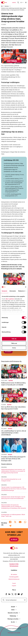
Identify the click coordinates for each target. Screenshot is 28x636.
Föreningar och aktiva (13, 619)
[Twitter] (12, 594)
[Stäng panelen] (25, 287)
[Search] (25, 600)
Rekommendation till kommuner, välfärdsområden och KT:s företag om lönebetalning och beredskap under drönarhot (13, 506)
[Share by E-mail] (20, 522)
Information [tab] (12, 291)
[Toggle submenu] (16, 606)
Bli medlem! (8, 351)
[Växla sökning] (18, 2)
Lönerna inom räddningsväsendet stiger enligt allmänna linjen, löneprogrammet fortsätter (13, 9)
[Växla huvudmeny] (26, 2)
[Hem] (1, 6)
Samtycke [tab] (4, 291)
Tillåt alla (14, 338)
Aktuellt (13, 606)
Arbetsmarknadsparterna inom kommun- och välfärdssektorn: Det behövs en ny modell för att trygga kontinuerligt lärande (13, 471)
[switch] (24, 322)
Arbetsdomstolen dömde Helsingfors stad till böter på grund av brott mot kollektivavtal (13, 497)
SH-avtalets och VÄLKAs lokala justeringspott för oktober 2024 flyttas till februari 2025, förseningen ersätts (13, 458)
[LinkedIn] (9, 594)
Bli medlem (14, 539)
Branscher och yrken (13, 613)
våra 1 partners (10, 299)
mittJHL (14, 2)
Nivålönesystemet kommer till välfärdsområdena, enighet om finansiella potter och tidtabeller (13, 384)
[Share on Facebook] (10, 522)
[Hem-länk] (4, 2)
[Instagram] (15, 594)
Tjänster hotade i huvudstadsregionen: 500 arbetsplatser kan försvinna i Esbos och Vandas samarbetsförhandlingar (13, 488)
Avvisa (14, 347)
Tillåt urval (14, 343)
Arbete (13, 609)
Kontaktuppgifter (14, 564)
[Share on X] (15, 522)
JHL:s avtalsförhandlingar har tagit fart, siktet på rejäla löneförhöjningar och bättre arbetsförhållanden (13, 433)
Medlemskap (13, 616)
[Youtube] (19, 594)
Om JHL (13, 622)
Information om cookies (14, 632)
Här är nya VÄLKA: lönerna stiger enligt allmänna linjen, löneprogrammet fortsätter (13, 408)
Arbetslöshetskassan (14, 579)
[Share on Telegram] (10, 525)
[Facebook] (6, 594)
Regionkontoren (14, 566)
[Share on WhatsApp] (25, 522)
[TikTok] (22, 594)
